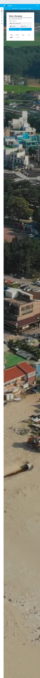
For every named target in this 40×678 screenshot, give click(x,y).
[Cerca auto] (1, 13)
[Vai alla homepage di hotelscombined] (8, 5)
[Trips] (1, 21)
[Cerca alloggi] (1, 11)
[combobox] (13, 20)
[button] (2, 5)
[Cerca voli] (1, 9)
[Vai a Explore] (1, 18)
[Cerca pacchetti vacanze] (1, 15)
